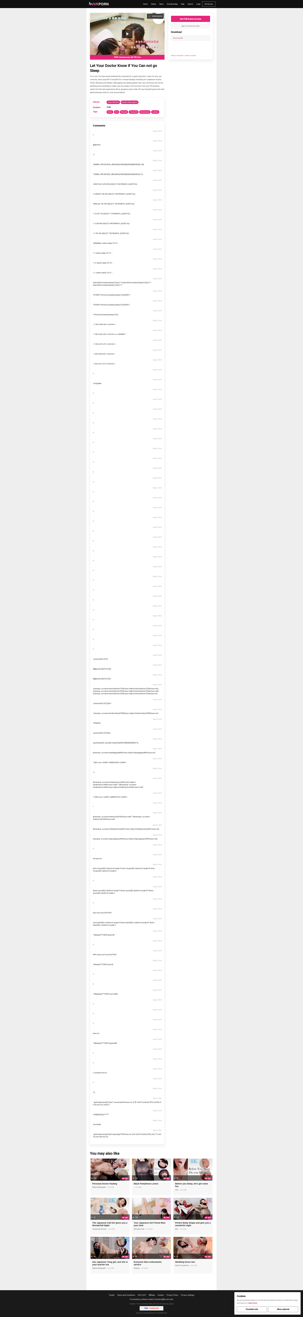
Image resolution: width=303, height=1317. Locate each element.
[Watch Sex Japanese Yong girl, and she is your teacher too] (110, 1248)
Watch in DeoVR (190, 55)
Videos (153, 4)
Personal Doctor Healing (104, 1184)
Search (190, 4)
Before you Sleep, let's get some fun (191, 1185)
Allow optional (283, 1309)
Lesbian (155, 112)
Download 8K (178, 38)
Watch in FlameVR (177, 55)
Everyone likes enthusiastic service (148, 1263)
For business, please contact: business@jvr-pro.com (151, 1299)
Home (145, 4)
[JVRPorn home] (97, 4)
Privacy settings (187, 1295)
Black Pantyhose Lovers (146, 1184)
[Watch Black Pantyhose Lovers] (151, 1170)
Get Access (209, 4)
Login (198, 4)
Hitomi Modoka (113, 102)
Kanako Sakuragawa (129, 102)
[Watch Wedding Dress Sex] (192, 1248)
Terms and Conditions (126, 1295)
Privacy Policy (172, 1295)
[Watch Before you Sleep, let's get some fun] (192, 1170)
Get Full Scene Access (190, 19)
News (161, 4)
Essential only (252, 1309)
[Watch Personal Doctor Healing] (110, 1170)
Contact (161, 1295)
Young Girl (133, 112)
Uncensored (144, 112)
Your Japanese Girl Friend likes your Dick (149, 1224)
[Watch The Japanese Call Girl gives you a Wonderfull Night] (110, 1209)
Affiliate (152, 1295)
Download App (172, 4)
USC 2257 (142, 1295)
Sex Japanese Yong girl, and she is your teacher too (110, 1263)
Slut (116, 112)
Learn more (252, 1303)
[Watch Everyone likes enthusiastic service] (151, 1248)
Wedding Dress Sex (185, 1262)
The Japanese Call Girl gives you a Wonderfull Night (109, 1224)
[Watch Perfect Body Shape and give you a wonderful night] (192, 1209)
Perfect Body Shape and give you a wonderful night (193, 1224)
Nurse (110, 112)
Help (182, 4)
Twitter (112, 1295)
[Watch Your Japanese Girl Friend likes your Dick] (151, 1209)
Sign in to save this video (190, 26)
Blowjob (124, 112)
